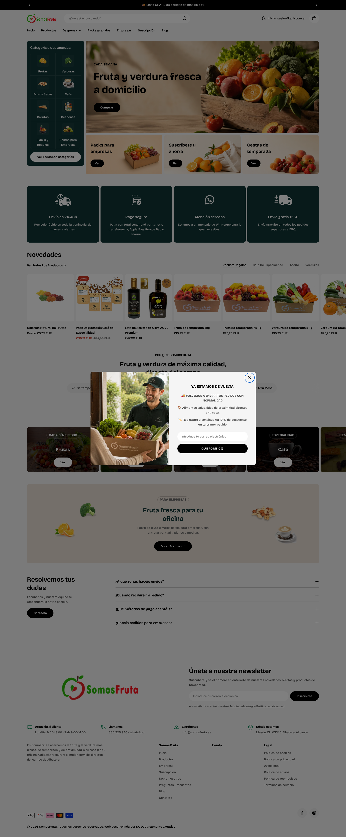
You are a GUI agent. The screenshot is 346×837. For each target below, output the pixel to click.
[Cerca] (250, 378)
